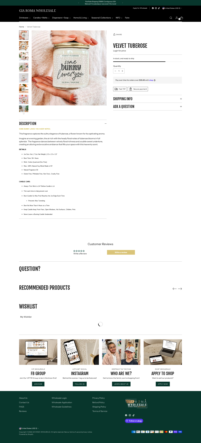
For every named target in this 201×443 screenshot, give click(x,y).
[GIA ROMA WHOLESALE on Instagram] (156, 8)
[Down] (23, 113)
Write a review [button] (121, 252)
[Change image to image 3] (23, 56)
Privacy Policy (98, 398)
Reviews (23, 411)
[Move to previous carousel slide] (175, 289)
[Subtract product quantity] (122, 71)
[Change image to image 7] (23, 99)
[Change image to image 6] (23, 88)
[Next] (122, 3)
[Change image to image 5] (23, 78)
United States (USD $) (172, 8)
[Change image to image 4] (23, 67)
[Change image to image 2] (23, 45)
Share (119, 35)
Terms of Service (99, 411)
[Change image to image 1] (23, 35)
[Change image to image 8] (23, 110)
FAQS (21, 407)
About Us (23, 398)
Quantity (117, 66)
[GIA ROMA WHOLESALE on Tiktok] (159, 8)
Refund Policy (98, 402)
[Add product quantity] (115, 71)
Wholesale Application (62, 402)
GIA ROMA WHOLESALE (41, 432)
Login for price (119, 51)
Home (21, 27)
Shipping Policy (99, 407)
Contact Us (24, 402)
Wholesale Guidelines (61, 407)
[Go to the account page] (175, 18)
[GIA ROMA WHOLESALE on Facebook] (153, 8)
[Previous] (78, 3)
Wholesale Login (59, 398)
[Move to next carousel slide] (180, 289)
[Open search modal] (171, 18)
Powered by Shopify (26, 434)
